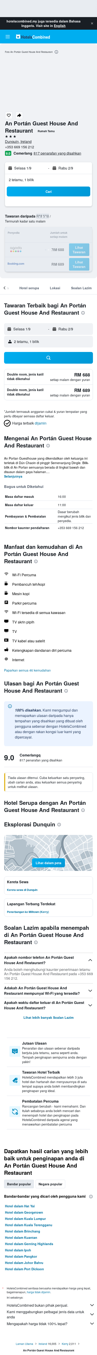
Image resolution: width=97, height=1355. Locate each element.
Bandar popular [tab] (19, 1184)
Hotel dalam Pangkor (21, 1256)
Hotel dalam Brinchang (22, 1231)
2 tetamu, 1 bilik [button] (21, 179)
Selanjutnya (13, 476)
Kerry (65, 1344)
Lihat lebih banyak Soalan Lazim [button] (48, 1017)
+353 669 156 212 (19, 146)
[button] (92, 23)
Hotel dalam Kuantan (21, 1237)
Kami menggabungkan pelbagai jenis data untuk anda (45, 1314)
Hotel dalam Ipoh (18, 1250)
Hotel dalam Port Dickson (24, 1269)
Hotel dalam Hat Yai (20, 1206)
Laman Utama (24, 1344)
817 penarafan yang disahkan (57, 153)
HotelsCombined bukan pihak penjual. (37, 1305)
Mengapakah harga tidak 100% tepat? (37, 1323)
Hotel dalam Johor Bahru (24, 1262)
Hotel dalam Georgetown (24, 1212)
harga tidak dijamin (38, 1292)
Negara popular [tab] (50, 1184)
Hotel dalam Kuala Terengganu (28, 1225)
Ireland (43, 1344)
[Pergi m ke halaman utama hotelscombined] (33, 36)
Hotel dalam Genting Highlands (29, 1244)
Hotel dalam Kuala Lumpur (25, 1218)
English (60, 25)
